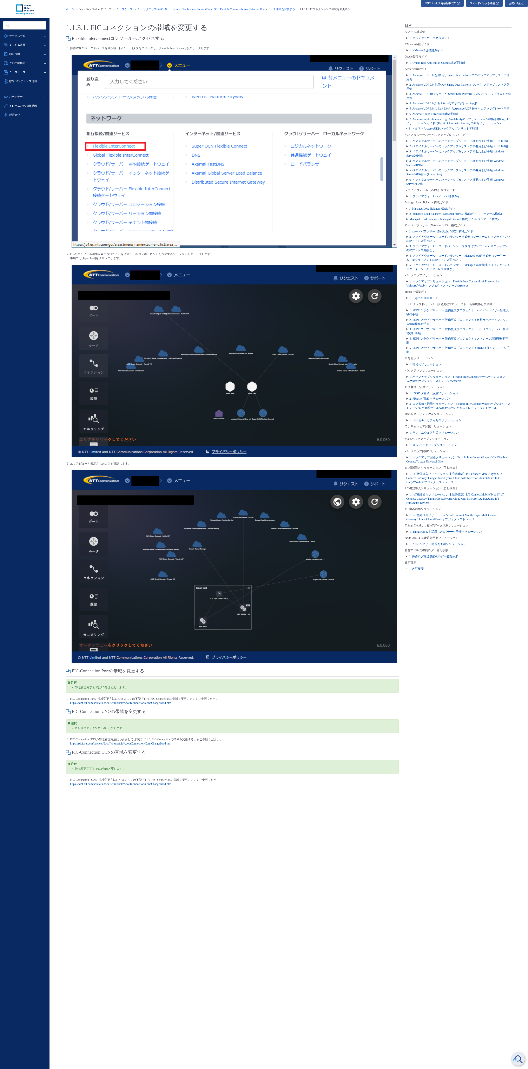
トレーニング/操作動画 (23, 105)
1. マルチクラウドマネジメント (429, 38)
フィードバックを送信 (482, 3)
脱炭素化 (14, 114)
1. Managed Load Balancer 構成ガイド (432, 208)
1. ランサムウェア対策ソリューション (434, 432)
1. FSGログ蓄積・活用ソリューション (433, 393)
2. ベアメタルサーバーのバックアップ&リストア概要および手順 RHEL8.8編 (458, 146)
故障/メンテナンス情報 (23, 81)
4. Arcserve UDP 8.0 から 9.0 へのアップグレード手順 (443, 103)
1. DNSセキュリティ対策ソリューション (435, 420)
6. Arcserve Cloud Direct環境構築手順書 (434, 114)
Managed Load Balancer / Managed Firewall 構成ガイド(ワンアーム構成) (454, 219)
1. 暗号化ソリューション (425, 364)
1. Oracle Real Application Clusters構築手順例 (437, 62)
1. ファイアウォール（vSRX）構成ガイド (436, 196)
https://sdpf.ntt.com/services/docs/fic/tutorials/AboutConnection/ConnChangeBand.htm (120, 702)
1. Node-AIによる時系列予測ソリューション (437, 544)
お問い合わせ (516, 3)
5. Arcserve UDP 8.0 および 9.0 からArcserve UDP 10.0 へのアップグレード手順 (459, 108)
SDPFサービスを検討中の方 (440, 3)
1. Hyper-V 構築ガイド (423, 298)
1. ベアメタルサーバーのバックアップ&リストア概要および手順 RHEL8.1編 (458, 141)
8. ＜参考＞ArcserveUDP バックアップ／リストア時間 (443, 128)
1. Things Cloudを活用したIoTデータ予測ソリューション (445, 531)
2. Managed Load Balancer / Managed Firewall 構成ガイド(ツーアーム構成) (455, 213)
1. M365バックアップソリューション (433, 445)
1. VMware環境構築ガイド (426, 50)
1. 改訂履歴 (416, 568)
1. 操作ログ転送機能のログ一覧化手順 (433, 556)
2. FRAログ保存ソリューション (429, 398)
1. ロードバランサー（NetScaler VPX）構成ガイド (441, 231)
